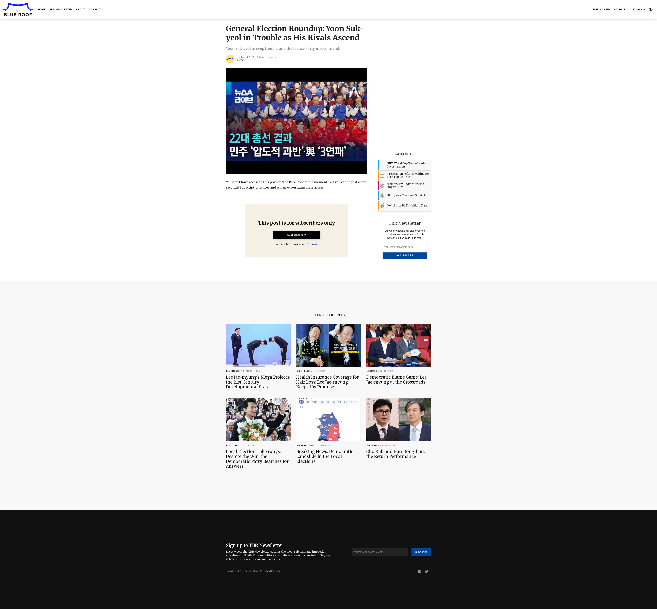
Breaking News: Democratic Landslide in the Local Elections (324, 456)
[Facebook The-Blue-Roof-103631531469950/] (420, 571)
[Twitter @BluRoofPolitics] (426, 571)
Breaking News (305, 445)
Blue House (233, 371)
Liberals (372, 371)
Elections (232, 445)
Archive (619, 9)
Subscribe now (296, 234)
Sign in (312, 244)
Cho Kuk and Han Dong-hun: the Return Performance (395, 454)
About (80, 9)
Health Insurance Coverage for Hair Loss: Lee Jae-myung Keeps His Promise (327, 382)
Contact (95, 9)
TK (241, 60)
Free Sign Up (601, 9)
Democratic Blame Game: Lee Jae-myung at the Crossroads (396, 380)
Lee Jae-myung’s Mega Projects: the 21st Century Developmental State (258, 382)
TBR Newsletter (61, 9)
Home (42, 9)
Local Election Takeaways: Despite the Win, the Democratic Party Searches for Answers (257, 459)
